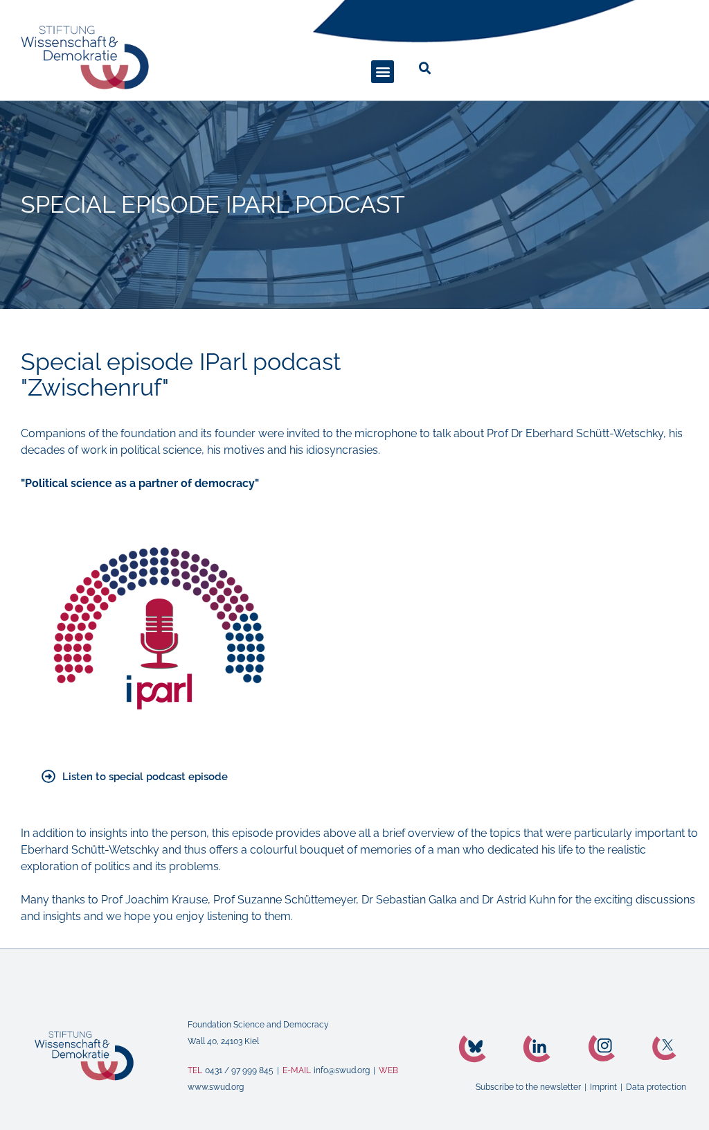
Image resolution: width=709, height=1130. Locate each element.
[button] (382, 71)
